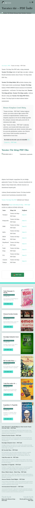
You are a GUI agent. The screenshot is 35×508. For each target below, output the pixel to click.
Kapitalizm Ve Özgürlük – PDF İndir (11, 464)
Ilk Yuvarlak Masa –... (9, 360)
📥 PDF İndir (17, 275)
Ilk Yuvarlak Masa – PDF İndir (10, 450)
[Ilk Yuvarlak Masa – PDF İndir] (27, 366)
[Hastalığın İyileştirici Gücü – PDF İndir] (27, 343)
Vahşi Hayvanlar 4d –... (10, 383)
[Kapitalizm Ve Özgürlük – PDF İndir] (27, 412)
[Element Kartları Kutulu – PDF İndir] (27, 320)
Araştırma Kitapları (9, 362)
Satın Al (24, 215)
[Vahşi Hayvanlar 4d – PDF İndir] (27, 389)
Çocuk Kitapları (8, 385)
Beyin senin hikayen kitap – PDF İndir (19, 204)
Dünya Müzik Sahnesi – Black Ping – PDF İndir (14, 472)
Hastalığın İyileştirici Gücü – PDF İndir (12, 442)
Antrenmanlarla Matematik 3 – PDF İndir (13, 486)
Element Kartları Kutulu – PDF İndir (11, 435)
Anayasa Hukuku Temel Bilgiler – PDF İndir (13, 479)
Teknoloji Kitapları (9, 317)
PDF (9, 65)
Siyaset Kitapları (8, 408)
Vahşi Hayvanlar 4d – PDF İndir (10, 457)
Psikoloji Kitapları (9, 340)
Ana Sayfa (4, 65)
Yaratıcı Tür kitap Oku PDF (9, 200)
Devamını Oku (8, 303)
